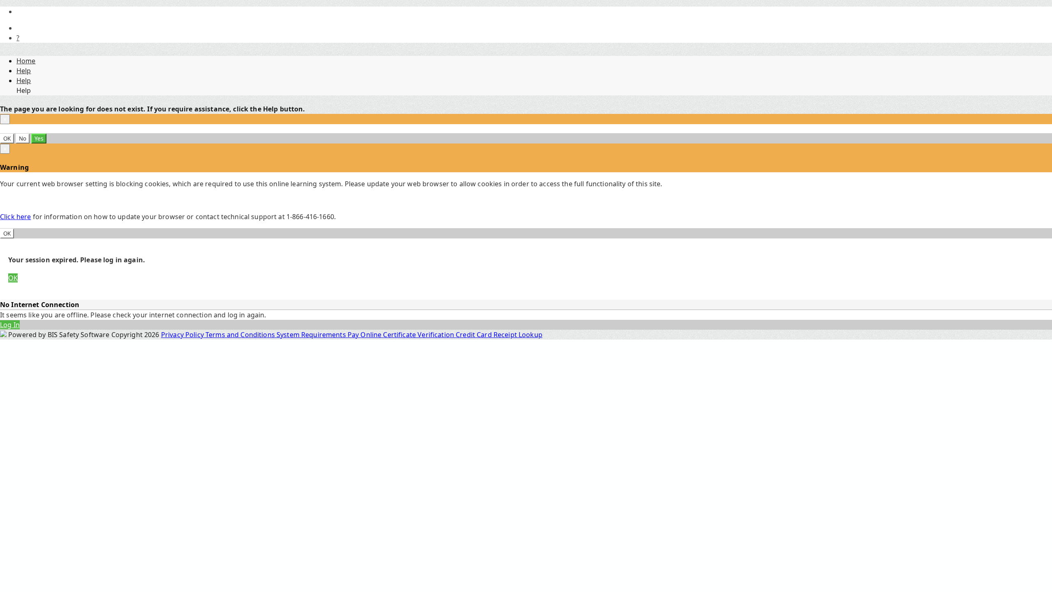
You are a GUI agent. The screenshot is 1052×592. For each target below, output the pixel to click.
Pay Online (365, 334)
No (22, 138)
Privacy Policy (183, 334)
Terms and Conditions (241, 334)
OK (7, 138)
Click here (15, 216)
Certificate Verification (419, 334)
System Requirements (312, 334)
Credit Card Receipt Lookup (499, 334)
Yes (39, 138)
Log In (10, 324)
